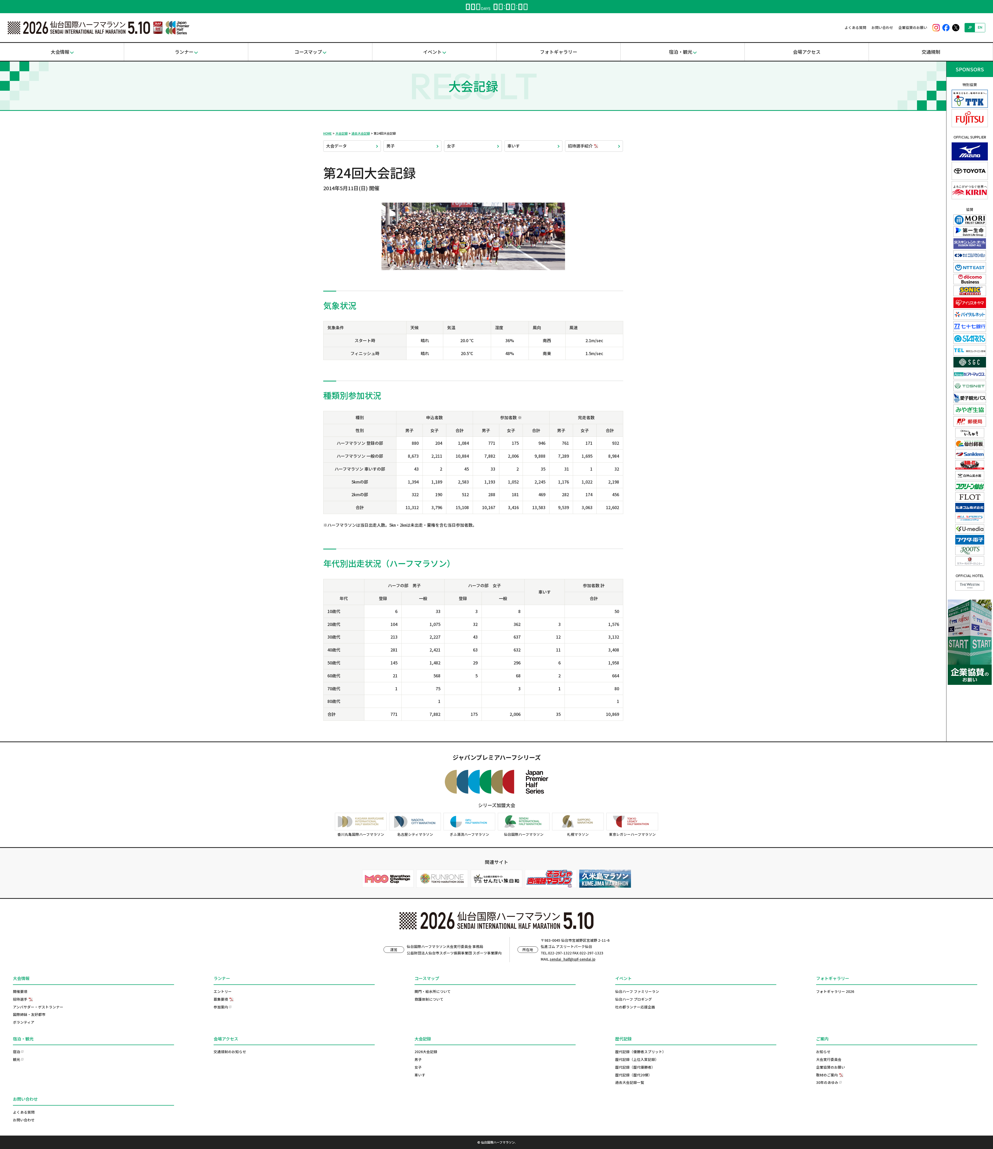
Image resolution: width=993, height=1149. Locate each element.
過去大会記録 (360, 133)
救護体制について (429, 999)
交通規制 (931, 51)
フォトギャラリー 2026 (835, 991)
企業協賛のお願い (912, 27)
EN (980, 27)
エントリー (223, 991)
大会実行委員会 (828, 1059)
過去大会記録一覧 (629, 1082)
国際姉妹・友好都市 (29, 1014)
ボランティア (23, 1022)
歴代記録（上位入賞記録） (637, 1059)
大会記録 (341, 133)
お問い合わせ (882, 27)
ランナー (184, 51)
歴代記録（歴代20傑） (633, 1074)
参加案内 (221, 1006)
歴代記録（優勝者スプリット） (640, 1051)
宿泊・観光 (680, 51)
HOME (327, 133)
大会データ (336, 146)
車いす (513, 146)
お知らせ (823, 1051)
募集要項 (221, 999)
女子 (451, 146)
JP (970, 27)
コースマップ (308, 51)
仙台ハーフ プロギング (633, 999)
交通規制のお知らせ (230, 1051)
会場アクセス (807, 51)
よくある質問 (855, 27)
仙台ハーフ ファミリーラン (637, 991)
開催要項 (20, 991)
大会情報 (60, 51)
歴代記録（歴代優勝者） (635, 1067)
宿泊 (16, 1051)
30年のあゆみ (827, 1082)
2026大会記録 (426, 1051)
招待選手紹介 (580, 146)
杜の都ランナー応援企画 (635, 1006)
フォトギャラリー (558, 51)
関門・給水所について (433, 991)
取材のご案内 (827, 1074)
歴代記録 (623, 1039)
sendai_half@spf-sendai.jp (572, 959)
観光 (16, 1059)
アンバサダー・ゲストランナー (38, 1006)
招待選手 (20, 999)
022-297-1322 (560, 952)
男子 (390, 146)
